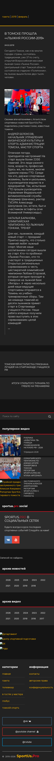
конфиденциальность (41, 687)
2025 (16, 580)
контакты (34, 673)
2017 (42, 618)
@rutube (27, 742)
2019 (25, 586)
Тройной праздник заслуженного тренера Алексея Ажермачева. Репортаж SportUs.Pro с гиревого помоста (33, 486)
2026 (8, 580)
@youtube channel (25, 731)
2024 (25, 580)
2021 (8, 586)
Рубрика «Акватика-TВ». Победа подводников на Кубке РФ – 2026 (33, 443)
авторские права (38, 680)
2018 (33, 586)
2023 (34, 580)
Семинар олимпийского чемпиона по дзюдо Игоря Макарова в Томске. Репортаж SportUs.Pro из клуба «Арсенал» (33, 465)
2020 (16, 586)
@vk (25, 721)
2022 (42, 580)
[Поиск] (49, 416)
